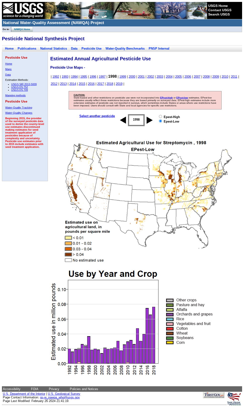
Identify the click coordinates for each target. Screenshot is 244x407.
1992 (55, 76)
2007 (197, 76)
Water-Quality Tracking (18, 107)
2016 (91, 84)
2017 (100, 84)
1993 (65, 76)
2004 (169, 76)
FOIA (34, 389)
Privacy (54, 389)
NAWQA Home (20, 29)
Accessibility (11, 389)
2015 (82, 84)
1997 (102, 76)
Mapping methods (15, 95)
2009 (215, 76)
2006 (187, 76)
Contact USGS (219, 10)
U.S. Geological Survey (64, 394)
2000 (132, 76)
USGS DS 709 (19, 89)
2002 (150, 76)
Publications (27, 48)
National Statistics (53, 48)
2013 (63, 84)
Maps (8, 69)
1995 (83, 76)
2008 (206, 76)
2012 (54, 84)
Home (9, 48)
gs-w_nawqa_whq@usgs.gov (60, 397)
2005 (178, 76)
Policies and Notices (84, 389)
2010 (225, 76)
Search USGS (219, 14)
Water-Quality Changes (18, 112)
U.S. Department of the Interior (24, 394)
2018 (110, 84)
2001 (141, 76)
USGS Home (218, 6)
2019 (119, 84)
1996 (93, 76)
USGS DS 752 (19, 87)
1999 (122, 76)
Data (74, 48)
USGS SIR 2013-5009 (24, 84)
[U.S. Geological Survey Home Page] (23, 18)
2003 (160, 76)
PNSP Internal (159, 48)
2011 (234, 76)
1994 (74, 76)
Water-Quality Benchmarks (125, 48)
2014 (72, 84)
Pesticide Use (91, 48)
